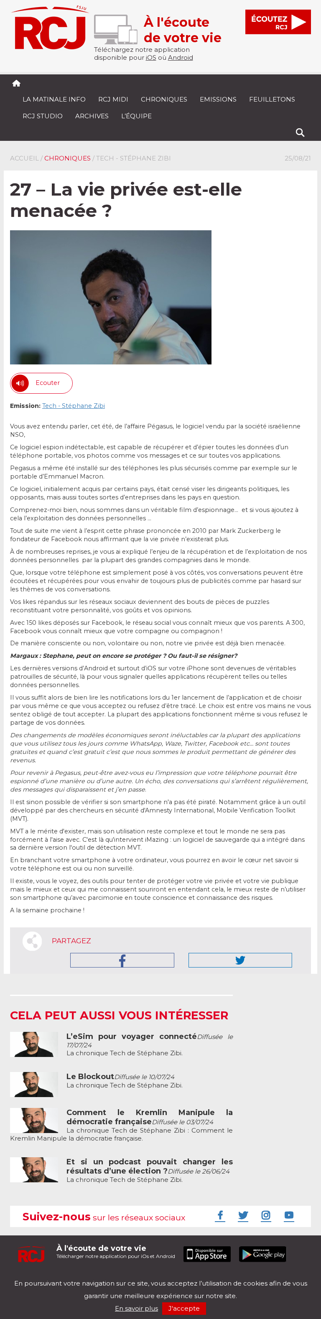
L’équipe (136, 116)
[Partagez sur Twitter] (240, 960)
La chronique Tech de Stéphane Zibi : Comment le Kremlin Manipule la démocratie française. (121, 1125)
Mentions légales (36, 1276)
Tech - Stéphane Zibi (73, 406)
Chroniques (164, 99)
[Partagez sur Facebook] (122, 960)
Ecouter (48, 383)
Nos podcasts (150, 1276)
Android (180, 57)
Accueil (24, 158)
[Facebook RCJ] (219, 1215)
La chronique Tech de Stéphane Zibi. (124, 1081)
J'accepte (184, 1308)
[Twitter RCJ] (242, 1215)
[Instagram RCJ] (265, 1215)
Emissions (218, 99)
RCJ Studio (43, 116)
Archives (92, 116)
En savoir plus (136, 1308)
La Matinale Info (54, 99)
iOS (151, 57)
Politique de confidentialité (95, 1276)
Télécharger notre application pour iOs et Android (115, 1251)
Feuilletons (272, 99)
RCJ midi (113, 99)
